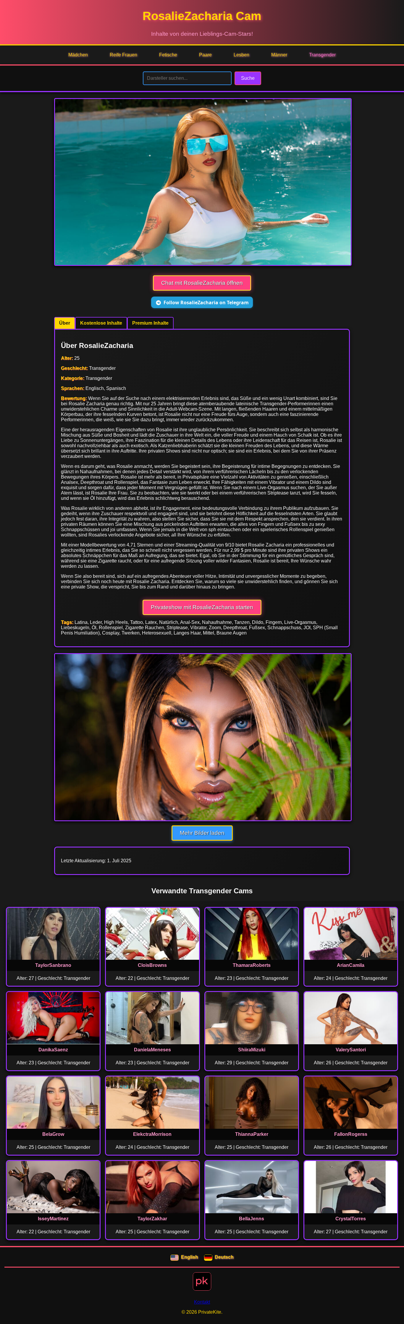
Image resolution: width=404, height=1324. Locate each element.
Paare (205, 54)
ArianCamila (350, 965)
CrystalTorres (350, 1218)
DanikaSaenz (53, 1049)
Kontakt (202, 1302)
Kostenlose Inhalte (101, 323)
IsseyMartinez (53, 1218)
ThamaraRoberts (252, 965)
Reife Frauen (123, 54)
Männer (279, 54)
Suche (248, 78)
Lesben (241, 54)
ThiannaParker (251, 1134)
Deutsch (224, 1257)
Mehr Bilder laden (202, 833)
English (189, 1257)
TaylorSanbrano (53, 965)
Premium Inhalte (150, 323)
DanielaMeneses (152, 1049)
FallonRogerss (350, 1134)
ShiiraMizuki (251, 1049)
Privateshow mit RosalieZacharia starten (202, 607)
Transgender (322, 54)
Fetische (168, 54)
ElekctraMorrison (152, 1134)
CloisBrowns (152, 965)
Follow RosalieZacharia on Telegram (206, 302)
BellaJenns (251, 1218)
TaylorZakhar (152, 1218)
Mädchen (78, 54)
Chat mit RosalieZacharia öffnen (202, 283)
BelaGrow (53, 1134)
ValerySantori (351, 1049)
